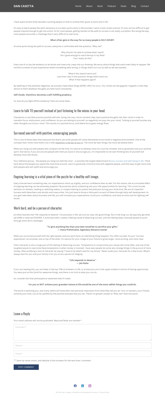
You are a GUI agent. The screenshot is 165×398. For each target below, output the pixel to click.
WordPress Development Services (85, 392)
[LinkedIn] (82, 385)
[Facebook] (75, 385)
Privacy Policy (104, 392)
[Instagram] (89, 385)
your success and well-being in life (127, 160)
